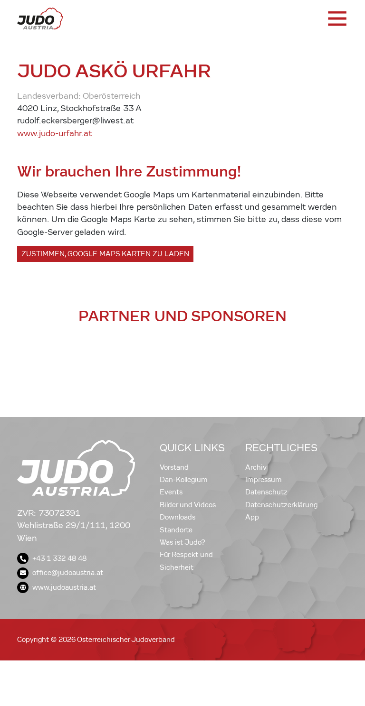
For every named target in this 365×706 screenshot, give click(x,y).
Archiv (256, 467)
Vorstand (174, 467)
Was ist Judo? (182, 542)
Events (171, 492)
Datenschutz (266, 492)
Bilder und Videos (188, 505)
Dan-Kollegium (184, 479)
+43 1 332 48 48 (59, 558)
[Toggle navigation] (336, 18)
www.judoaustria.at (64, 587)
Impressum (263, 479)
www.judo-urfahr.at (54, 134)
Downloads (177, 517)
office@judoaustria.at (67, 572)
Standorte (176, 530)
